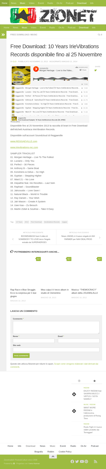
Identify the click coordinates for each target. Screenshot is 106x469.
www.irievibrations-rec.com (24, 147)
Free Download (19, 35)
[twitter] (77, 461)
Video (31, 3)
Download (81, 3)
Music (22, 3)
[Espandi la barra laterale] (3, 35)
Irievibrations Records (52, 222)
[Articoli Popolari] (94, 381)
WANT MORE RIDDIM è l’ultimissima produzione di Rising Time (92, 412)
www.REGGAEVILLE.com (23, 141)
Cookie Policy (65, 452)
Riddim (86, 388)
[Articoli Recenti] (79, 381)
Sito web (17, 345)
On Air (59, 3)
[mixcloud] (100, 461)
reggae (64, 222)
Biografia (39, 452)
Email (61, 336)
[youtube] (82, 461)
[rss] (95, 461)
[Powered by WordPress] (14, 463)
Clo (14, 61)
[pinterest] (86, 461)
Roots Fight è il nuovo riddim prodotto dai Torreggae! (93, 429)
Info (91, 3)
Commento (18, 319)
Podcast (69, 3)
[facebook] (72, 461)
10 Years (19, 222)
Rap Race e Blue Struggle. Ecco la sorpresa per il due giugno (23, 293)
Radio (50, 3)
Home (4, 3)
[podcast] (91, 461)
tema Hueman (34, 463)
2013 (26, 222)
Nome (16, 336)
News (13, 3)
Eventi (41, 3)
